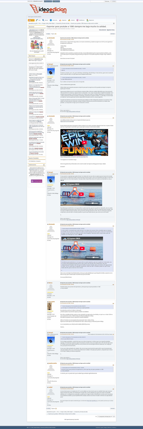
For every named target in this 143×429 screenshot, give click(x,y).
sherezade (52, 38)
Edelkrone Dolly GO (33, 112)
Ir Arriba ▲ (114, 427)
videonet (39, 121)
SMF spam (66, 419)
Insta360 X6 (32, 116)
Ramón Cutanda (40, 116)
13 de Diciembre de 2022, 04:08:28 (66, 388)
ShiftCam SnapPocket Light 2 (35, 137)
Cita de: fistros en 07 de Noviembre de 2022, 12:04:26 (73, 367)
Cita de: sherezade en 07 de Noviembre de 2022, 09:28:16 (74, 306)
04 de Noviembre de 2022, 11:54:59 (67, 39)
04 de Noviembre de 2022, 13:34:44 (67, 117)
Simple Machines (37, 427)
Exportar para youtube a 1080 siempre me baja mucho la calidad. (74, 38)
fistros (30, 127)
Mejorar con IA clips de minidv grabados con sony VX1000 (36, 106)
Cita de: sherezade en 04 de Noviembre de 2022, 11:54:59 (74, 68)
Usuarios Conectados (34, 158)
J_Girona (31, 108)
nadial (50, 387)
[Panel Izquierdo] (113, 23)
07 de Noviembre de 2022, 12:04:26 (67, 284)
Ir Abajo (48, 33)
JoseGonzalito (53, 363)
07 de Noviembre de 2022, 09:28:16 (67, 225)
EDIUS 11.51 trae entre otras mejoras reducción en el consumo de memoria (35, 86)
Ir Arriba (48, 408)
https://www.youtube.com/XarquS (73, 111)
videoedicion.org (33, 30)
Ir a (96, 416)
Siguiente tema (110, 30)
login (35, 60)
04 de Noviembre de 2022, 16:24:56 (67, 173)
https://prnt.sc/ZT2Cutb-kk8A (67, 121)
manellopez (32, 81)
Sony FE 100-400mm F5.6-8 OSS (36, 152)
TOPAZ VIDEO (32, 74)
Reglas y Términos (107, 427)
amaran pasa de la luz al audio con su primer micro (35, 93)
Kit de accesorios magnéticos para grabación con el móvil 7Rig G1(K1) (36, 133)
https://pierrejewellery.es (92, 400)
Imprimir (113, 33)
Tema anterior (102, 30)
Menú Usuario (32, 55)
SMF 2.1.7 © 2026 (30, 427)
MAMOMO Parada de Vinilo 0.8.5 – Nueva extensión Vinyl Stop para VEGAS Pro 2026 (36, 79)
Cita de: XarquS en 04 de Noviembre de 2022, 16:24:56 (73, 228)
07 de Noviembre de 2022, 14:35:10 (67, 334)
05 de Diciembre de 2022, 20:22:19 (66, 364)
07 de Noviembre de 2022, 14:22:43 (67, 303)
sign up (39, 60)
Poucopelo (39, 74)
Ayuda (102, 427)
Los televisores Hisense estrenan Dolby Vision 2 (36, 143)
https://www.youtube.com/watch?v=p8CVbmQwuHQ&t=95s (74, 157)
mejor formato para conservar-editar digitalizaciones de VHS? (36, 125)
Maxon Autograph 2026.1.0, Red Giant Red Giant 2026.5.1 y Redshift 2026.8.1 (36, 100)
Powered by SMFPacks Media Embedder (48, 427)
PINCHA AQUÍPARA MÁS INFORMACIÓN (36, 38)
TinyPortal (98, 427)
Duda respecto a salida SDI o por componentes (36, 121)
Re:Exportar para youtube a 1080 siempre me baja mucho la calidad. (75, 64)
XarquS (51, 64)
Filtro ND (31, 148)
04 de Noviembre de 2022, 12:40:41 (67, 65)
